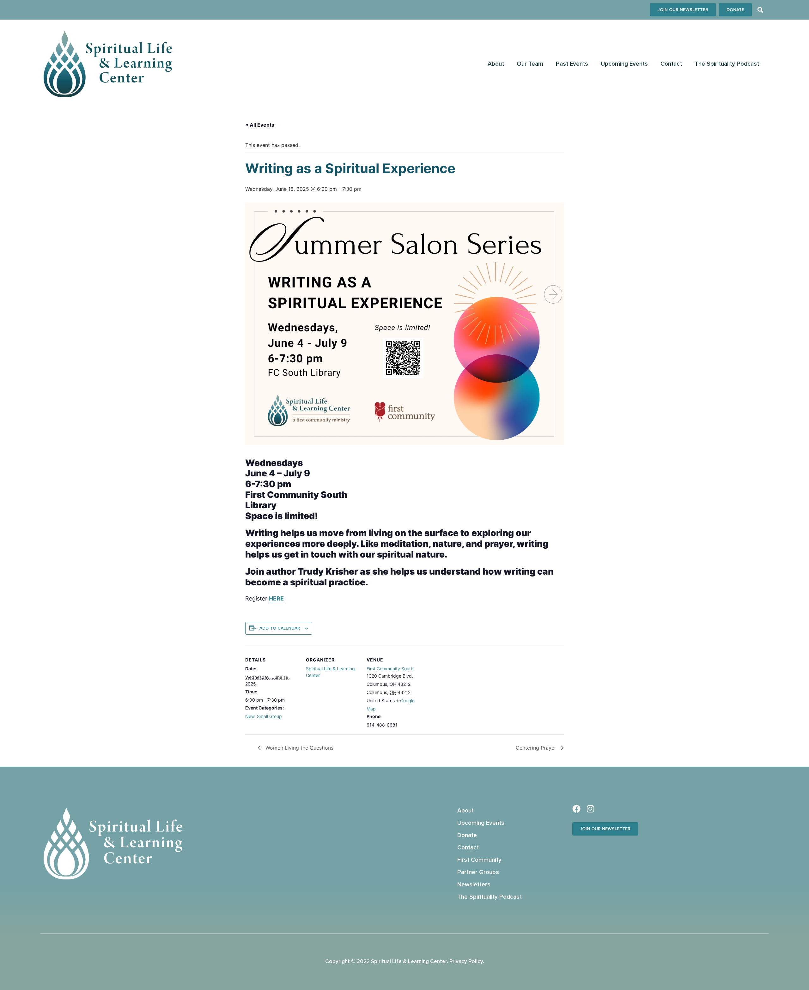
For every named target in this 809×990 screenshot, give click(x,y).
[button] (760, 10)
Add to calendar (279, 628)
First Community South (390, 668)
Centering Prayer (537, 748)
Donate (467, 835)
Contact (671, 64)
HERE (276, 598)
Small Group (269, 716)
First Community (479, 860)
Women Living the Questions (298, 748)
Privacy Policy (466, 961)
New (249, 716)
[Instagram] (591, 809)
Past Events (572, 64)
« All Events (259, 125)
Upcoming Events (624, 64)
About (496, 64)
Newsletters (473, 885)
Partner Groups (478, 872)
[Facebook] (576, 809)
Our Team (530, 64)
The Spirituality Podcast (727, 64)
